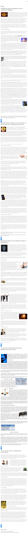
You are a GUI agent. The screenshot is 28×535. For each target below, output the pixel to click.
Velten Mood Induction (11, 339)
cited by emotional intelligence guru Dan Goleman (14, 94)
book (9, 12)
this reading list (8, 117)
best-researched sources (18, 36)
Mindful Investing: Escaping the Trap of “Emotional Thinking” (12, 9)
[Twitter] (14, 120)
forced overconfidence (16, 66)
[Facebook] (14, 119)
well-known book (8, 409)
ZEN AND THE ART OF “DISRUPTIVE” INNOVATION (11, 451)
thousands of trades (18, 53)
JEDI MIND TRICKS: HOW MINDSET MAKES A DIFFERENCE (13, 241)
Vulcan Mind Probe (23, 339)
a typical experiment (9, 45)
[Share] (14, 121)
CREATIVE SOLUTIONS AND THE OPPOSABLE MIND (7, 531)
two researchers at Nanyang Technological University (9, 266)
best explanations (24, 272)
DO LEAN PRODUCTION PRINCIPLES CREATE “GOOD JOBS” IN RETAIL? (10, 532)
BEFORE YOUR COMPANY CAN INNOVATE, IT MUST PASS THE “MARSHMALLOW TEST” (13, 123)
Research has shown (14, 82)
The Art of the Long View (11, 416)
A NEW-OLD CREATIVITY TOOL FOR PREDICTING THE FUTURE (11, 348)
